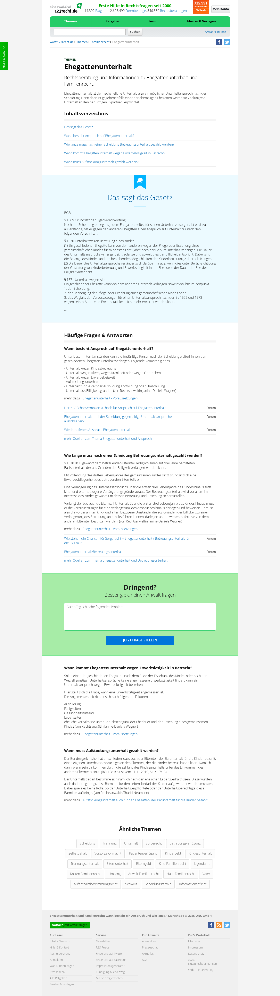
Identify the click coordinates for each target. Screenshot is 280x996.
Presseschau (58, 972)
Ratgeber (102, 10)
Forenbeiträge (135, 10)
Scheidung (87, 843)
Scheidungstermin (158, 884)
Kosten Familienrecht (85, 874)
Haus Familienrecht (181, 874)
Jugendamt (201, 863)
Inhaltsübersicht (60, 941)
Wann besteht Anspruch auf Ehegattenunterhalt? (99, 136)
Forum (153, 21)
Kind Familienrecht (172, 863)
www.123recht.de (62, 42)
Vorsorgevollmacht (107, 853)
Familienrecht (100, 42)
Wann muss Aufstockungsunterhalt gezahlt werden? (101, 162)
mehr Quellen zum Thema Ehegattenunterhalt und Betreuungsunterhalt (115, 560)
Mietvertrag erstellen (109, 978)
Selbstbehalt (77, 853)
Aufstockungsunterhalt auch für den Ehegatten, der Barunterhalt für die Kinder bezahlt (145, 800)
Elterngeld (143, 863)
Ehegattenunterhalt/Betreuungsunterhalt (93, 552)
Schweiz (131, 884)
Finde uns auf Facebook (111, 960)
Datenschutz (196, 953)
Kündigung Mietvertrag (110, 972)
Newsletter (103, 941)
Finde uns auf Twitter (109, 953)
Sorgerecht (154, 843)
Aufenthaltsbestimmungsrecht (95, 884)
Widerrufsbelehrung (200, 970)
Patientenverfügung (143, 853)
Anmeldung (149, 941)
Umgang (114, 874)
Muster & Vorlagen (201, 21)
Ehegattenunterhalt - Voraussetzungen (110, 398)
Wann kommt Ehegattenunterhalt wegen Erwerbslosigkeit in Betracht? (114, 153)
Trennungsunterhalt (85, 863)
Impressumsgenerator (110, 966)
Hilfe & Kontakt (3, 56)
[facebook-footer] (211, 925)
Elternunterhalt (117, 863)
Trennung (109, 843)
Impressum (195, 947)
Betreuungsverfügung (185, 843)
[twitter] (227, 42)
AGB (145, 960)
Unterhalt (131, 843)
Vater (206, 874)
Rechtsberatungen (173, 10)
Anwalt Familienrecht (143, 874)
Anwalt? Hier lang (215, 32)
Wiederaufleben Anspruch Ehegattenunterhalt (97, 430)
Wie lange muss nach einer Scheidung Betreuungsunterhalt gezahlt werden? (119, 144)
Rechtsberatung (60, 953)
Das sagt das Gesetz (78, 127)
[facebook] (219, 42)
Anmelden (56, 960)
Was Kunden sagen (62, 966)
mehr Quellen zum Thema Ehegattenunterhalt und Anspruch (108, 438)
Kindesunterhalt (200, 853)
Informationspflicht (192, 884)
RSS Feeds (102, 947)
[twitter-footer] (227, 925)
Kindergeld (173, 853)
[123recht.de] (66, 8)
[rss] (219, 925)
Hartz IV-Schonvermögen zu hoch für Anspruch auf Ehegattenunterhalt (115, 408)
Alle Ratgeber (58, 978)
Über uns (194, 941)
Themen (70, 21)
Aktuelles (148, 953)
